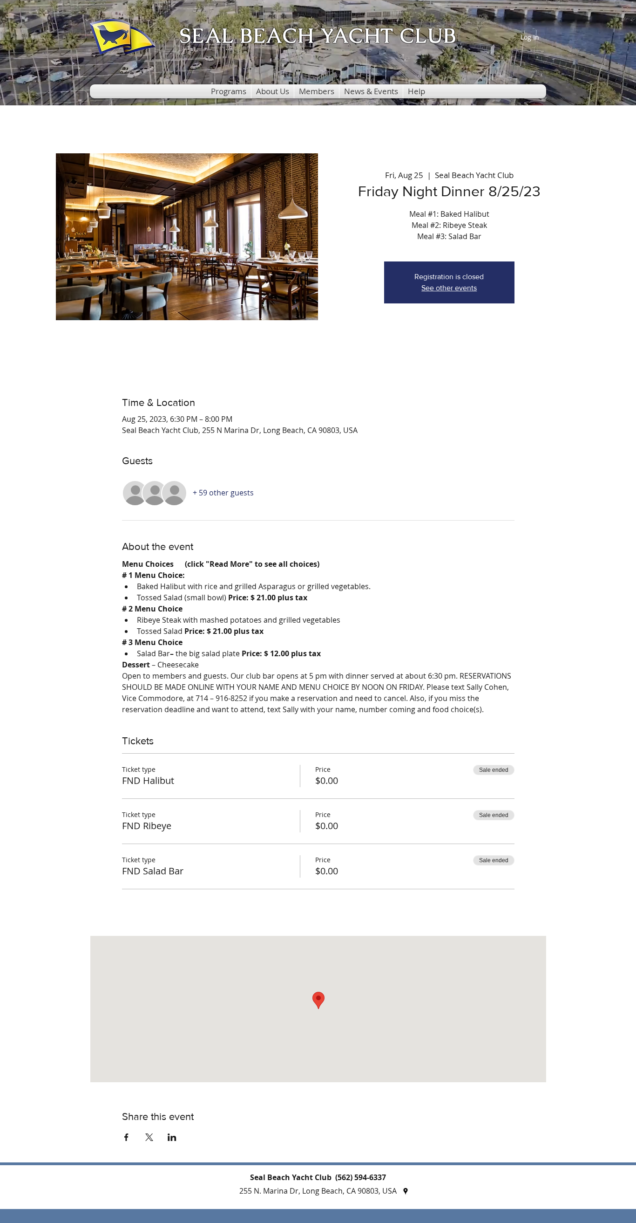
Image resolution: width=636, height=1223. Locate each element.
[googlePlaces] (405, 1191)
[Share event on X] (149, 1137)
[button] (228, 91)
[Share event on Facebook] (126, 1137)
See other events (449, 288)
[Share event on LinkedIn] (172, 1137)
